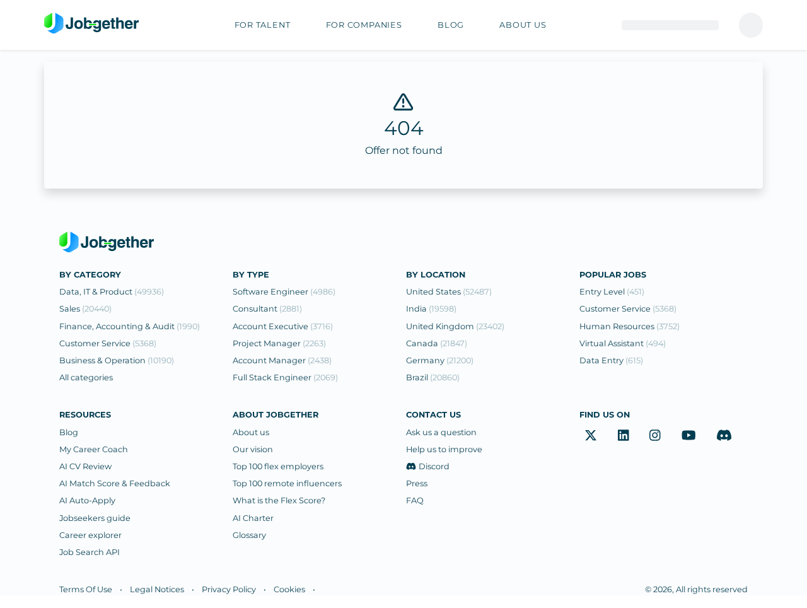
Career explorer (90, 535)
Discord (434, 466)
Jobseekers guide (95, 518)
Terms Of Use (85, 589)
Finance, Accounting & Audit (129, 326)
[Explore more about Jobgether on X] (590, 435)
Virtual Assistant (622, 343)
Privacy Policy (229, 589)
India (431, 308)
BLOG (451, 25)
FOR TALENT (263, 25)
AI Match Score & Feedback (114, 483)
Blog (68, 432)
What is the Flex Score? (279, 500)
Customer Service (107, 343)
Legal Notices (157, 589)
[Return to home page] (91, 24)
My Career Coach (93, 449)
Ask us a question (441, 432)
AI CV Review (85, 466)
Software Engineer (284, 291)
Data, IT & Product (111, 291)
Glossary (249, 535)
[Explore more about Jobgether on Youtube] (689, 435)
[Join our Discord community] (724, 435)
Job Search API (89, 552)
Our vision (253, 449)
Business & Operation (116, 360)
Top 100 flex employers (278, 466)
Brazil (433, 377)
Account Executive (283, 326)
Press (416, 483)
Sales (85, 308)
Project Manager (279, 343)
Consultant (267, 308)
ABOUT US (522, 25)
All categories (86, 377)
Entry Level (611, 291)
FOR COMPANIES (364, 25)
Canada (436, 343)
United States (449, 291)
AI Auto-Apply (87, 500)
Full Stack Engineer (285, 377)
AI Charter (253, 518)
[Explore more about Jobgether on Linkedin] (623, 435)
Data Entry (611, 360)
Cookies (289, 589)
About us (251, 432)
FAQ (415, 500)
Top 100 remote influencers (287, 483)
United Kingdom (455, 326)
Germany (439, 360)
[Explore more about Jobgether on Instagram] (655, 435)
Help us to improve (444, 449)
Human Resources (629, 326)
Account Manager (282, 360)
